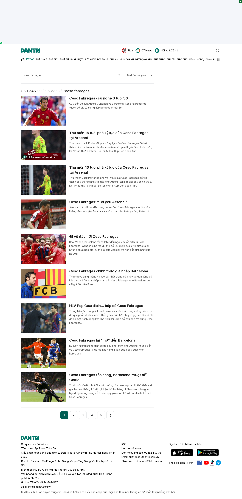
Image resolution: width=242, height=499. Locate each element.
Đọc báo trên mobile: (185, 444)
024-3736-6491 (43, 469)
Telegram (218, 462)
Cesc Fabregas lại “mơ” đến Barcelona (102, 340)
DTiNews (147, 50)
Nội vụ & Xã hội (170, 50)
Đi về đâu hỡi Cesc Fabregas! (94, 236)
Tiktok (212, 462)
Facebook (199, 462)
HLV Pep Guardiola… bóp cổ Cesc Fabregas (106, 306)
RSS (124, 444)
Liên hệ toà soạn (131, 448)
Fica (130, 50)
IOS (182, 452)
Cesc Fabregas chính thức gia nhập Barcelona (108, 271)
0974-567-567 (49, 482)
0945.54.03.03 (152, 452)
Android (208, 452)
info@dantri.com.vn (39, 486)
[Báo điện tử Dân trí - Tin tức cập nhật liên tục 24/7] (30, 50)
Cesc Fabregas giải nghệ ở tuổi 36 (98, 98)
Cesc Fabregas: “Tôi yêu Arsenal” (98, 202)
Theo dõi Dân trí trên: (181, 462)
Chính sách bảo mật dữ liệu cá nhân (142, 461)
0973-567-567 (76, 469)
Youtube (206, 462)
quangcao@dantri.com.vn (144, 456)
